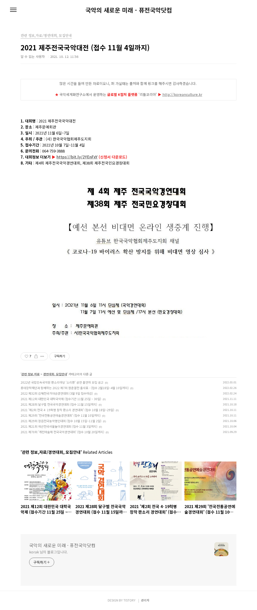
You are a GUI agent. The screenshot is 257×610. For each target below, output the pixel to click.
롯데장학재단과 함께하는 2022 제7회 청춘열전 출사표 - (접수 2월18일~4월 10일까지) (75, 388)
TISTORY (129, 600)
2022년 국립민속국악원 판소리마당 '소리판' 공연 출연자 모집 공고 (62, 382)
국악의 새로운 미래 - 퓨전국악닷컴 (128, 10)
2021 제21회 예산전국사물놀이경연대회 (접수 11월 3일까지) (59, 426)
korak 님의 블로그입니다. (48, 551)
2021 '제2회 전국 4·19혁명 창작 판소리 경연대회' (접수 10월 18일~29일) (67, 410)
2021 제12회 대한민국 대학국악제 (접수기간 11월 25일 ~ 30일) (61, 399)
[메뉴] (13, 10)
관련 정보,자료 (30, 374)
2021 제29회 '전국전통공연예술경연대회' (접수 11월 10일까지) (61, 415)
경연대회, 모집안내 (55, 374)
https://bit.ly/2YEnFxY (77, 157)
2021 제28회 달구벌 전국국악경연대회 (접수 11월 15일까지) (59, 404)
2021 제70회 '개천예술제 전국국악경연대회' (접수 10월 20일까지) (62, 432)
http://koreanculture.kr (182, 94)
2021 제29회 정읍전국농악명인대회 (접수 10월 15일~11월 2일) (61, 421)
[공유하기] (36, 356)
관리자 (145, 600)
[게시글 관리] (42, 356)
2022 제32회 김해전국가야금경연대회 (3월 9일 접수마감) (57, 393)
